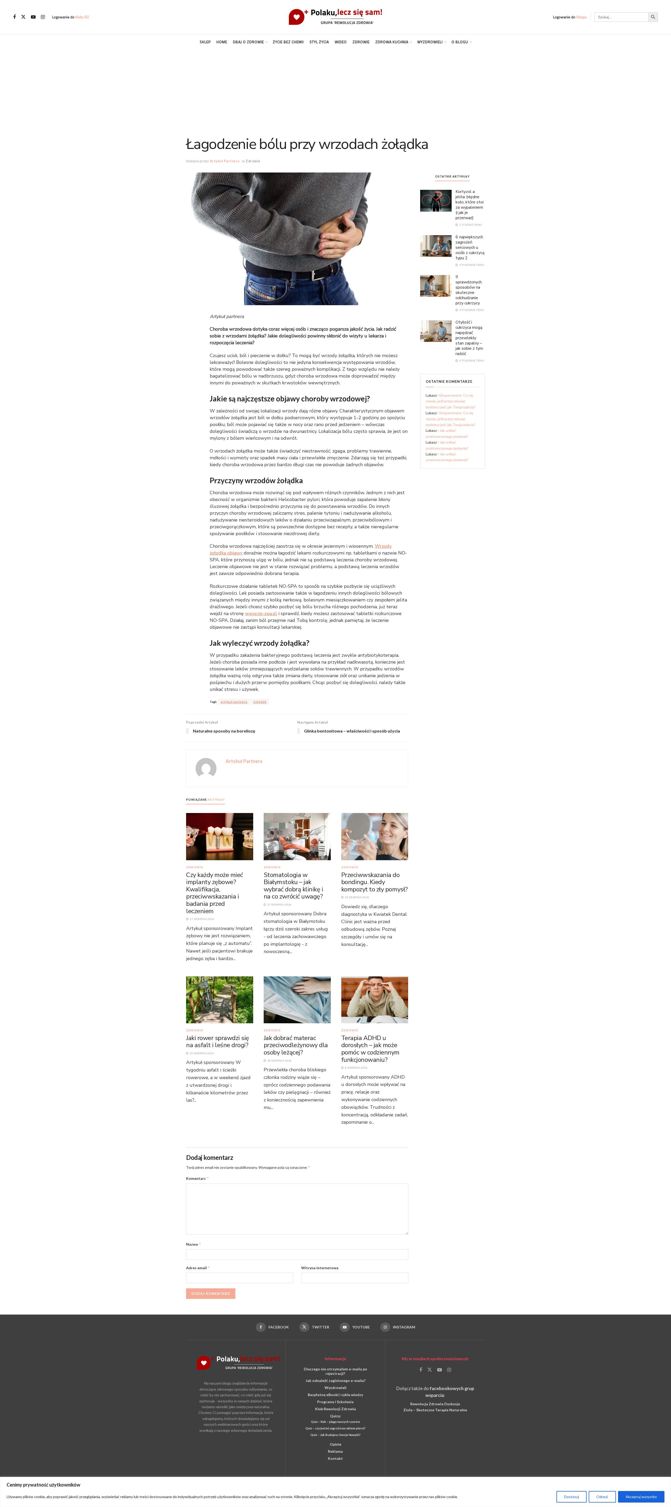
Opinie (335, 1444)
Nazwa (193, 1244)
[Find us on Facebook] (14, 17)
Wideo (341, 42)
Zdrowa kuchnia (391, 42)
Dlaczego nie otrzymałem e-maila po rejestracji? (335, 1371)
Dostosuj (571, 1496)
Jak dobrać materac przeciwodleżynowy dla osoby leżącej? (296, 1045)
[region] (335, 1492)
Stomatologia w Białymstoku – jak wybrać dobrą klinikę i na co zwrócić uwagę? (293, 886)
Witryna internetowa (319, 1268)
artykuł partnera (234, 702)
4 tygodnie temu (471, 264)
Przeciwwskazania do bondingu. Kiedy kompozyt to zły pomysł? (374, 882)
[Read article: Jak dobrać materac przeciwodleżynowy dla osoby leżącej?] (297, 1000)
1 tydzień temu (470, 224)
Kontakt (335, 1458)
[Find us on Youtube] (33, 17)
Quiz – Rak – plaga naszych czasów (335, 1422)
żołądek (260, 702)
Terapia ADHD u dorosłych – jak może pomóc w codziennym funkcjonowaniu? (370, 1049)
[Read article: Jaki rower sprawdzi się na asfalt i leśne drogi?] (219, 1000)
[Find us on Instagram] (43, 17)
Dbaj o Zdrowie (248, 42)
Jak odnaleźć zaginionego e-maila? (335, 1380)
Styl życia (319, 42)
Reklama (335, 1451)
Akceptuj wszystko (641, 1496)
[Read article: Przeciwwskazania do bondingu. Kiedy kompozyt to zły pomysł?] (374, 836)
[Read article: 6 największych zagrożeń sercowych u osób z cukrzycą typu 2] (436, 245)
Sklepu (581, 17)
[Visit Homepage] (335, 17)
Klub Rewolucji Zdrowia (335, 1409)
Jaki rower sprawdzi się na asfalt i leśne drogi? (217, 1041)
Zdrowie (361, 42)
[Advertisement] (335, 89)
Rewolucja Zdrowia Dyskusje (435, 1404)
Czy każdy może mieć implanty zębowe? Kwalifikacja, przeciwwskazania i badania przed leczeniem (214, 893)
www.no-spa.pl (261, 613)
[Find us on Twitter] (23, 17)
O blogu (460, 42)
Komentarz (197, 1178)
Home (222, 42)
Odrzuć (602, 1496)
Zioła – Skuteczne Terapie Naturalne (435, 1410)
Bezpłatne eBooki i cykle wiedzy (335, 1394)
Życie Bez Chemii (288, 42)
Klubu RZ (82, 17)
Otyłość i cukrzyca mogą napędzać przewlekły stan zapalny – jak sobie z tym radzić (469, 338)
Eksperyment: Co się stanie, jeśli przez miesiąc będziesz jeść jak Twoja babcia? (450, 401)
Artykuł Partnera (225, 161)
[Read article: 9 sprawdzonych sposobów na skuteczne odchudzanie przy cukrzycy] (436, 285)
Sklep (205, 42)
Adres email (198, 1267)
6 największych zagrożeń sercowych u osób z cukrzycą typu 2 (470, 247)
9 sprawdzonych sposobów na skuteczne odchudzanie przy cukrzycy (469, 290)
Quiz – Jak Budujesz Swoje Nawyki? (335, 1435)
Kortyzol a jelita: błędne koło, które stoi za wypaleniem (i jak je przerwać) (470, 205)
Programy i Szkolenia (335, 1402)
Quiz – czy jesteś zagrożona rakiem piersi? (335, 1428)
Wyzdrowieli (430, 42)
